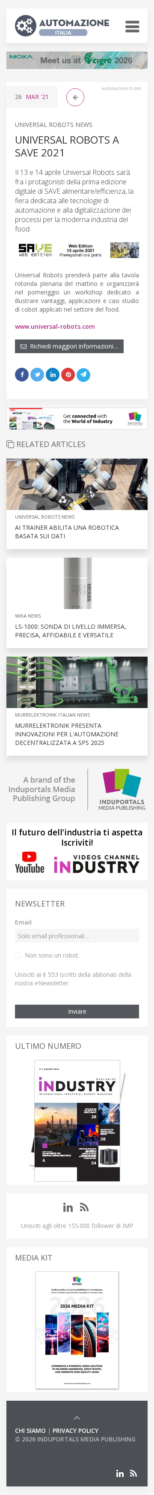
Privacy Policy (75, 1430)
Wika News (28, 615)
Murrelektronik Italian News (52, 714)
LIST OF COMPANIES (44, 1448)
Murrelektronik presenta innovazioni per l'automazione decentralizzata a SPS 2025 (66, 734)
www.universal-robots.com (55, 326)
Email (23, 922)
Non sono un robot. (52, 955)
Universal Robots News (53, 124)
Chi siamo (30, 1430)
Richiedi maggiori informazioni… (72, 346)
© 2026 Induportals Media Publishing (75, 1439)
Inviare (77, 1011)
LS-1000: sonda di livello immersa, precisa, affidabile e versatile (70, 630)
